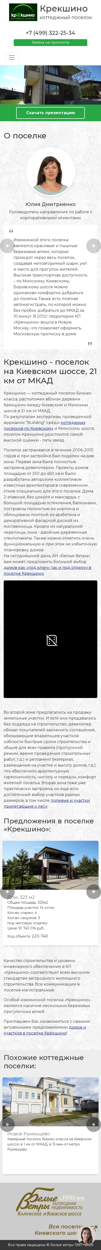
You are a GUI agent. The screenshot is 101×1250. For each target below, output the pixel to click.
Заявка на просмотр (51, 42)
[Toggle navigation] (12, 57)
